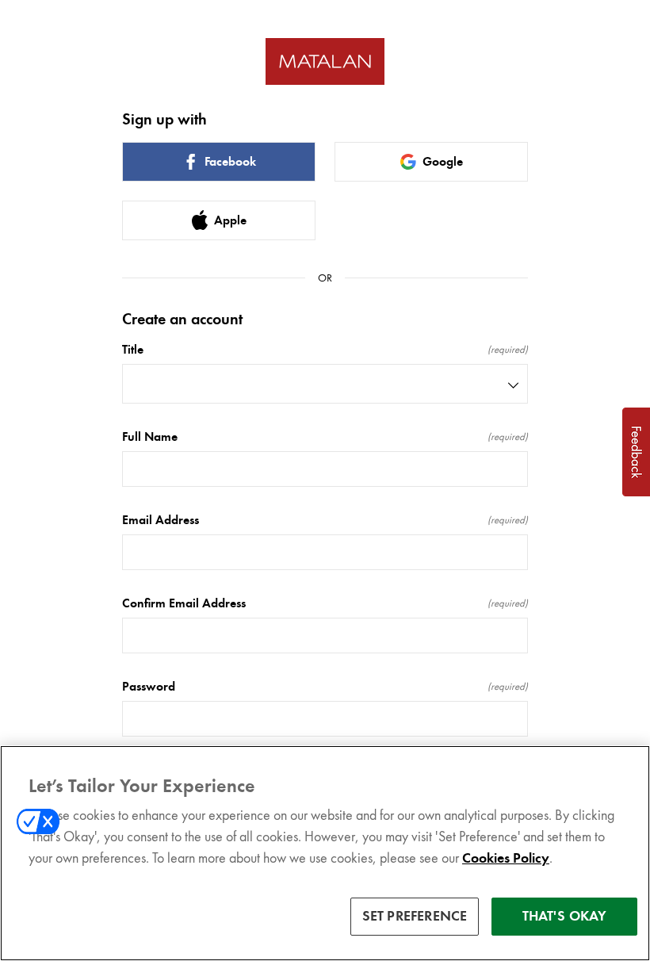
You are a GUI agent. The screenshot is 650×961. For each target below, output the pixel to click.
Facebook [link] (230, 162)
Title (325, 350)
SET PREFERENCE (415, 916)
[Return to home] (325, 61)
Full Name (325, 437)
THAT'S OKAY (564, 916)
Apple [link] (230, 220)
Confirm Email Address (325, 603)
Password (325, 687)
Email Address (325, 520)
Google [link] (442, 162)
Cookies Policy (505, 858)
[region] (325, 853)
